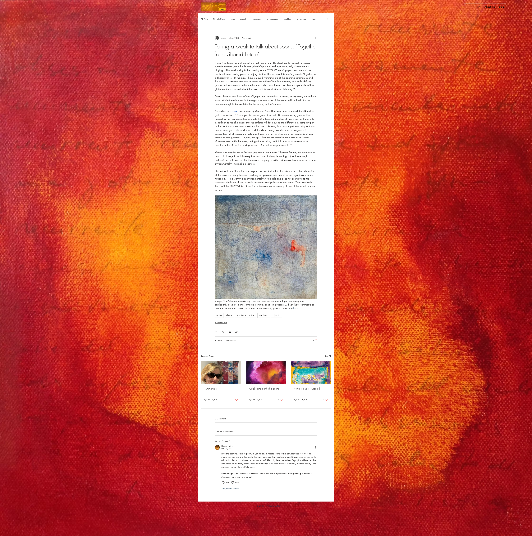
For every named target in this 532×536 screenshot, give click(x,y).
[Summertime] (221, 372)
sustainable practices (246, 315)
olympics (276, 315)
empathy (243, 19)
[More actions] (315, 38)
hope (233, 19)
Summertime (210, 388)
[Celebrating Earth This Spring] (266, 372)
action (219, 315)
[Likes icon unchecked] (223, 482)
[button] (327, 19)
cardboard (263, 315)
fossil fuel (287, 19)
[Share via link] (236, 332)
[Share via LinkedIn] (229, 332)
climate (229, 315)
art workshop (272, 19)
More (314, 19)
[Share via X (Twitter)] (223, 332)
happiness (257, 19)
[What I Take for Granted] (311, 372)
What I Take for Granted (307, 388)
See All (328, 356)
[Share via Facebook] (216, 332)
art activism (301, 19)
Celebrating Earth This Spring (264, 388)
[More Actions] (315, 447)
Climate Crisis (219, 19)
